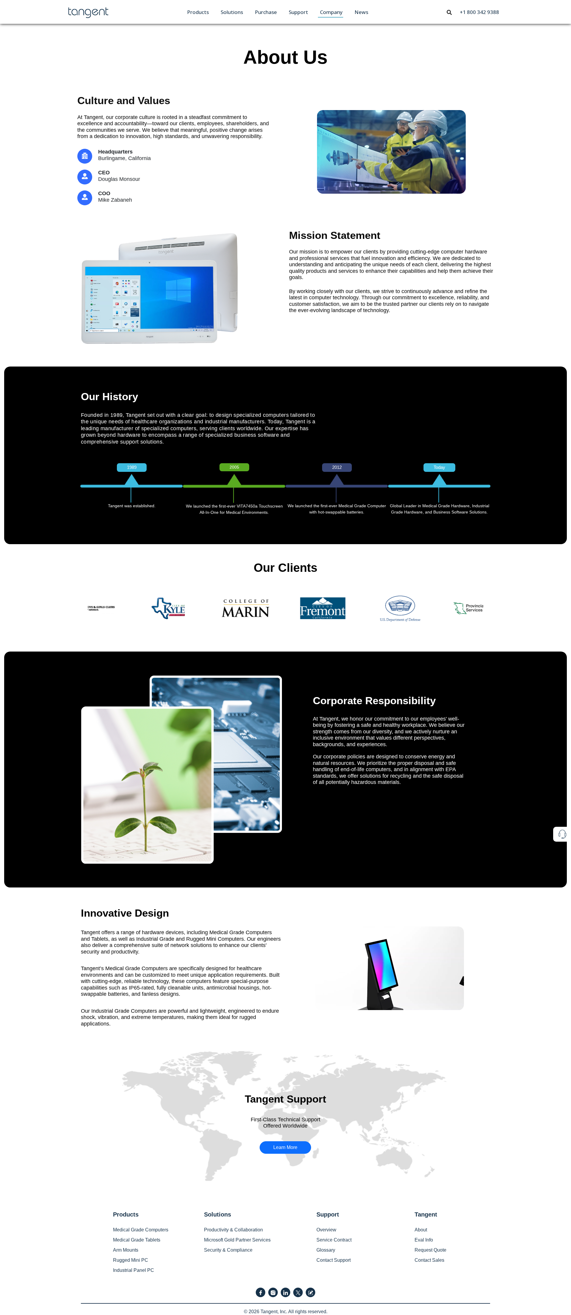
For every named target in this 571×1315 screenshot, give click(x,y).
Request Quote (430, 1250)
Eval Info (424, 1239)
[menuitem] (198, 12)
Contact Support (333, 1260)
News (361, 12)
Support (298, 12)
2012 (337, 467)
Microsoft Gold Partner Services (237, 1239)
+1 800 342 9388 (479, 12)
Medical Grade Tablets (136, 1239)
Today (439, 467)
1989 (132, 467)
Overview (326, 1229)
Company (331, 12)
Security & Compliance (228, 1250)
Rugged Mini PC (130, 1260)
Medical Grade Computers (140, 1229)
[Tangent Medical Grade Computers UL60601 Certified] (88, 11)
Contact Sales (429, 1260)
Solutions (232, 12)
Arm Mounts (125, 1250)
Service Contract (334, 1239)
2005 (234, 467)
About (421, 1229)
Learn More (285, 1147)
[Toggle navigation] (449, 12)
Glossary (325, 1250)
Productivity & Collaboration (233, 1229)
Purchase (266, 12)
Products (198, 12)
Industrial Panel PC (133, 1270)
